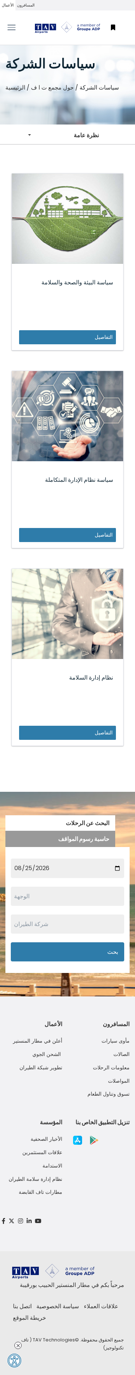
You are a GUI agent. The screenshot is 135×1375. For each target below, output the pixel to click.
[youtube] (38, 1221)
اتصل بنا (22, 1306)
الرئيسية (15, 87)
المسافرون (26, 5)
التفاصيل (104, 337)
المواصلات (119, 1080)
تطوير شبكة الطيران (40, 1067)
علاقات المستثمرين (42, 1152)
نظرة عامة (86, 135)
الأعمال (8, 5)
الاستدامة (52, 1165)
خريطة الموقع (29, 1318)
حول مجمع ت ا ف (52, 87)
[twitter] (12, 1221)
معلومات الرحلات (111, 1067)
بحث (112, 952)
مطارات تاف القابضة (40, 1192)
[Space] (68, 27)
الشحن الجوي (47, 1054)
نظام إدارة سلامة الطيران (35, 1179)
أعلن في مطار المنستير (37, 1040)
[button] (113, 27)
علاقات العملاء (101, 1306)
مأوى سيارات (116, 1040)
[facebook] (3, 1221)
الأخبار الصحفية (46, 1139)
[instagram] (20, 1221)
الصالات (121, 1054)
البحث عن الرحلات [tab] (87, 823)
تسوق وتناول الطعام (108, 1093)
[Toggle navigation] (17, 27)
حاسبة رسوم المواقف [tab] (83, 839)
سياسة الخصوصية (57, 1306)
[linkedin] (29, 1221)
